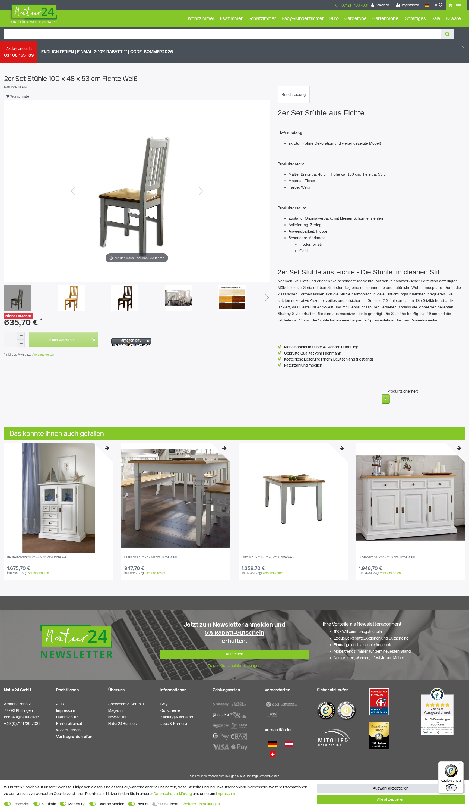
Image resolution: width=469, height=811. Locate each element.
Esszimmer (231, 18)
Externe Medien (111, 804)
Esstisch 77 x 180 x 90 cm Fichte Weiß (268, 557)
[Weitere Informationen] (386, 399)
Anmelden (234, 654)
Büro (334, 18)
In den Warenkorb (62, 340)
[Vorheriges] (73, 191)
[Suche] (447, 34)
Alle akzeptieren (390, 799)
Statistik (49, 804)
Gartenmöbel (385, 18)
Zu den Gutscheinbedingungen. (234, 665)
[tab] (294, 94)
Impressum (225, 793)
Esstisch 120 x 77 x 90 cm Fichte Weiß (150, 557)
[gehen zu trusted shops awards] (379, 735)
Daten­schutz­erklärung (173, 793)
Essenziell (21, 804)
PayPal (142, 804)
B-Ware (453, 18)
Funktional (169, 804)
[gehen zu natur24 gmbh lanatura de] (379, 701)
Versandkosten (43, 354)
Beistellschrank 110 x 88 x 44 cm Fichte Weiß (37, 557)
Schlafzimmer (262, 18)
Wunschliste (19, 96)
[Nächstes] (201, 191)
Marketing (76, 804)
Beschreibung (294, 94)
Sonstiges (415, 18)
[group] (58, 498)
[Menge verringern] (21, 343)
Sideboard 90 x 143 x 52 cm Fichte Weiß (387, 557)
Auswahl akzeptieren (390, 788)
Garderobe (355, 18)
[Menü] (460, 764)
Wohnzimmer (201, 18)
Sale (436, 18)
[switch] (451, 787)
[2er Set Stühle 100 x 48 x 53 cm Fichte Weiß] (17, 298)
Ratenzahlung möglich (303, 365)
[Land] (427, 5)
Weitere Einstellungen (201, 804)
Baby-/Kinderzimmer (303, 18)
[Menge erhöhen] (21, 336)
